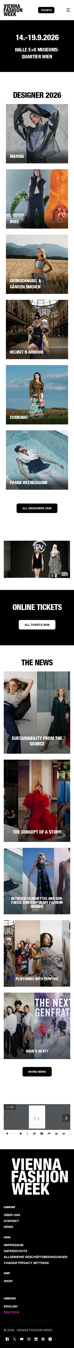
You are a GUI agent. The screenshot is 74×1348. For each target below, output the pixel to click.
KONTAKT (11, 1221)
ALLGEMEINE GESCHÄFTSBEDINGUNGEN (35, 1257)
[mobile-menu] (65, 10)
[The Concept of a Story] (37, 801)
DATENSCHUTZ (15, 1251)
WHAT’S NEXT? (37, 1051)
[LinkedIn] (35, 1338)
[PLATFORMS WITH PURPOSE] (37, 953)
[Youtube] (21, 1338)
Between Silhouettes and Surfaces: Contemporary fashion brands (37, 902)
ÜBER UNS (12, 1215)
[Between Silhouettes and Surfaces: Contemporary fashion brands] (37, 881)
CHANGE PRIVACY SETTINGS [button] (26, 1263)
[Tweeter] (14, 1338)
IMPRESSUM (13, 1245)
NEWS (8, 1227)
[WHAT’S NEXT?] (37, 1026)
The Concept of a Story (37, 832)
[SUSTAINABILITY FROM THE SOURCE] (37, 712)
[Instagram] (28, 1338)
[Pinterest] (43, 1338)
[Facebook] (7, 1338)
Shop (8, 1281)
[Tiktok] (50, 1338)
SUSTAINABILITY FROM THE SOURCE (37, 741)
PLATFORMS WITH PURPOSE (37, 978)
